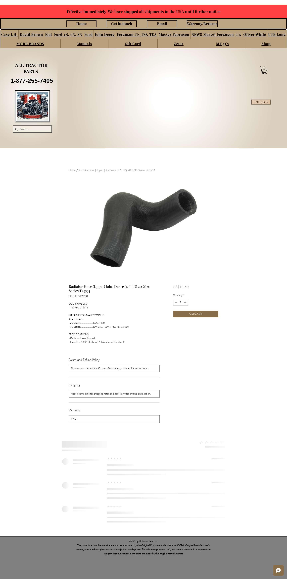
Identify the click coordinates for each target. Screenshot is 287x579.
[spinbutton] (180, 302)
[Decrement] (175, 302)
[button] (9, 34)
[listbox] (261, 102)
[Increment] (185, 302)
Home (72, 170)
